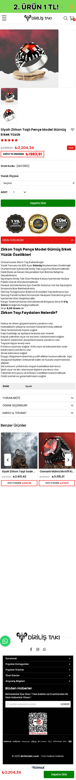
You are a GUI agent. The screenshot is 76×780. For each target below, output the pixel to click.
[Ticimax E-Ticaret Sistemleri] (38, 768)
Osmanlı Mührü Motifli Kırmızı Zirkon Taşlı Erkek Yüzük (19, 471)
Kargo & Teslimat (15, 413)
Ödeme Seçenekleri (15, 405)
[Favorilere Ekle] (72, 130)
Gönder (65, 704)
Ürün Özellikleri (13, 240)
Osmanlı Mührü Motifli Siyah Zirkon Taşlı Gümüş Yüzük (57, 471)
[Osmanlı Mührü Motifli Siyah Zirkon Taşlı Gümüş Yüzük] (57, 450)
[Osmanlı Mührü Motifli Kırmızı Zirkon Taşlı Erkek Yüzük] (19, 450)
